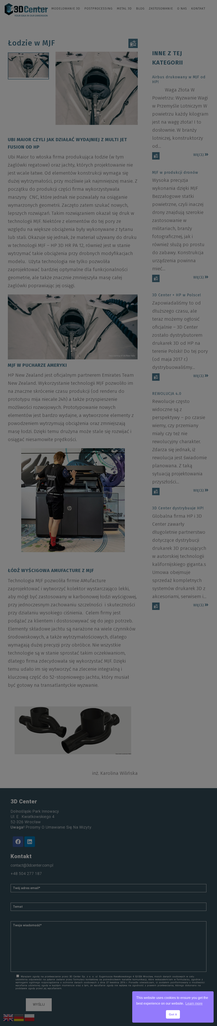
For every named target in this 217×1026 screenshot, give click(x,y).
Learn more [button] (194, 1003)
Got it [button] (173, 1014)
